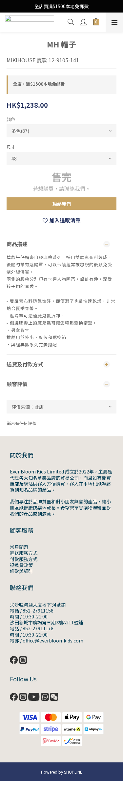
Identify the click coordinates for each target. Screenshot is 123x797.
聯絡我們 (61, 204)
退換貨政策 (21, 565)
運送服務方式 (23, 553)
